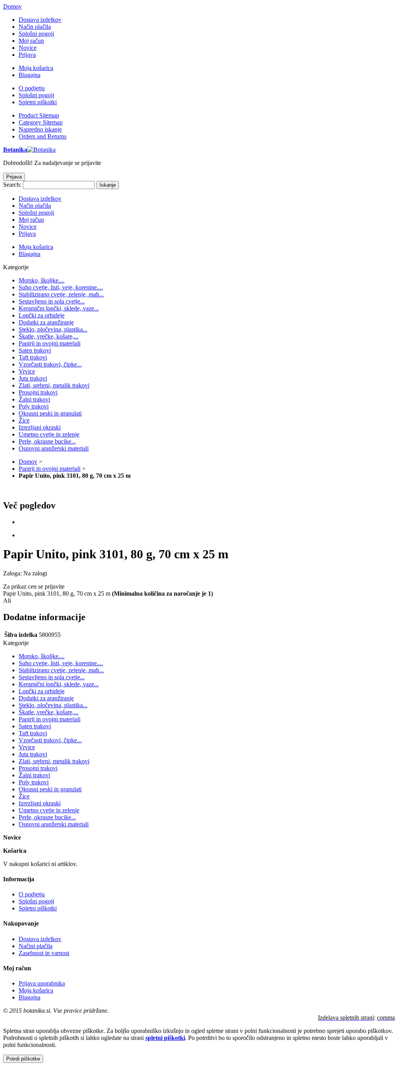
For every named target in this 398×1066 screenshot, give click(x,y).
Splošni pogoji (36, 33)
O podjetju (32, 88)
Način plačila (35, 26)
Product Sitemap (39, 115)
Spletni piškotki (38, 102)
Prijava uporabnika (42, 983)
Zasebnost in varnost (44, 953)
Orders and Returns (42, 136)
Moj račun (31, 40)
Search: (12, 184)
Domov (12, 6)
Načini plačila (35, 946)
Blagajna (29, 75)
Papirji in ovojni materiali (49, 468)
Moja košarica (36, 68)
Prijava (27, 54)
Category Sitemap (41, 122)
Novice (28, 47)
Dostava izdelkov (40, 19)
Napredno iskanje (40, 129)
